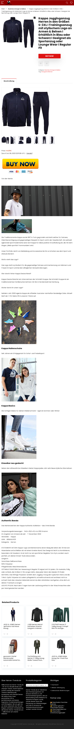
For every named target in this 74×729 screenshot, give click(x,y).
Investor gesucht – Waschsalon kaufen (57, 706)
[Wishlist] (71, 3)
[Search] (67, 2)
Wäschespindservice (59, 709)
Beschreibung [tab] (9, 81)
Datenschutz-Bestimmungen (60, 690)
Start (3, 9)
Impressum (55, 685)
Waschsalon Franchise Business (58, 703)
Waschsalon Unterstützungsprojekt (57, 712)
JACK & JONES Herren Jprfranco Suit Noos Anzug (11, 626)
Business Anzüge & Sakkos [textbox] (36, 685)
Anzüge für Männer (46, 72)
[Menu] (2, 2)
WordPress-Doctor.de (56, 724)
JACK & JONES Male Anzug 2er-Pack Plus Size (60, 658)
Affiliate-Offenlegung (58, 688)
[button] (35, 18)
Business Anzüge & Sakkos (17, 9)
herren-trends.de (28, 724)
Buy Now (49, 56)
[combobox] (37, 685)
